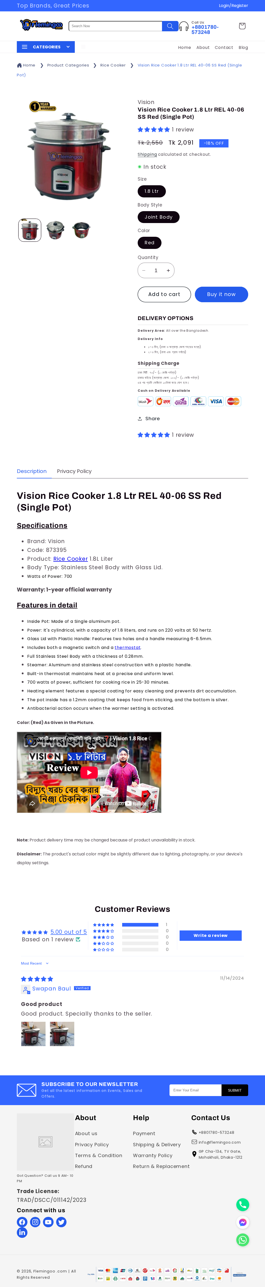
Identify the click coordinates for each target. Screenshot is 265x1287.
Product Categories (69, 65)
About (203, 47)
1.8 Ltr (152, 191)
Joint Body (159, 217)
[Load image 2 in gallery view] (55, 230)
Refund (84, 1166)
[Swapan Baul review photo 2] (62, 1034)
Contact (224, 47)
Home (184, 47)
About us (86, 1133)
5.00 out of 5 (68, 932)
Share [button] (152, 418)
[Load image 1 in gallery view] (30, 230)
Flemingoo (44, 1271)
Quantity (148, 258)
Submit (235, 1090)
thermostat (128, 647)
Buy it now (221, 294)
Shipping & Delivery (157, 1144)
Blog (243, 47)
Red (149, 242)
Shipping (147, 154)
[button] (242, 26)
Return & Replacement (161, 1166)
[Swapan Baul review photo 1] (33, 1034)
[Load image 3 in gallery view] (81, 230)
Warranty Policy (153, 1155)
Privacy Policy (92, 1144)
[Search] (170, 26)
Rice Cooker (113, 65)
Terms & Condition (98, 1155)
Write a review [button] (211, 935)
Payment (144, 1133)
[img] (37, 979)
